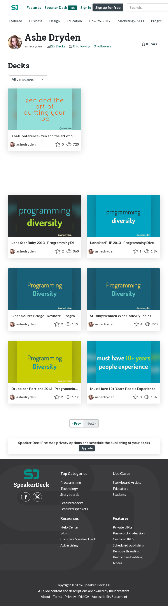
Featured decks (71, 503)
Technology (69, 488)
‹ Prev (76, 423)
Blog (64, 533)
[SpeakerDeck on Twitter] (37, 496)
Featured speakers (74, 509)
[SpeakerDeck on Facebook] (25, 496)
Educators (120, 488)
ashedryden (26, 144)
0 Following (81, 46)
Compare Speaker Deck (78, 539)
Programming (70, 482)
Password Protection (129, 533)
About (45, 596)
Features (34, 7)
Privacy (70, 596)
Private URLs (123, 527)
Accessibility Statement (109, 596)
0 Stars (151, 44)
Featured (15, 21)
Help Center (69, 527)
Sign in (85, 7)
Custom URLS (123, 539)
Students (119, 494)
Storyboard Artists (127, 482)
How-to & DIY (99, 21)
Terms (57, 596)
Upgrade (87, 448)
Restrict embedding (128, 557)
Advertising (69, 545)
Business (35, 21)
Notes (117, 563)
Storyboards (69, 494)
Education (74, 21)
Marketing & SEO (130, 21)
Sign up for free (108, 7)
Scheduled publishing (128, 545)
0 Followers (102, 46)
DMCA (83, 596)
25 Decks (58, 46)
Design (54, 21)
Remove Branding (126, 551)
